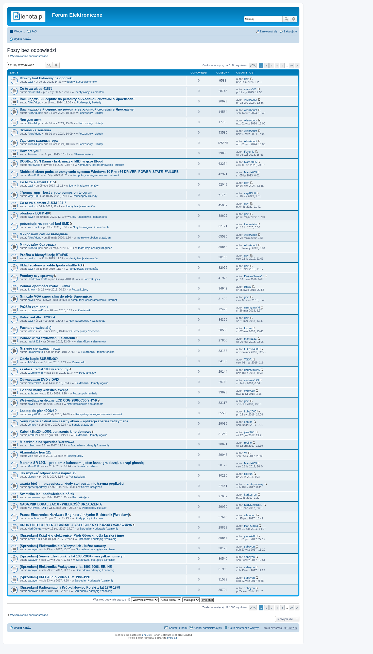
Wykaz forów (22, 39)
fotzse (31, 331)
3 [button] (272, 65)
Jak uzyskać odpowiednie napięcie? (48, 473)
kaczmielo (34, 227)
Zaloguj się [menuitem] (290, 31)
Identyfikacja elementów (82, 81)
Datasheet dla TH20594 (37, 317)
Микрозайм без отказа (38, 244)
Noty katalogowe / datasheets (88, 216)
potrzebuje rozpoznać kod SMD (44, 224)
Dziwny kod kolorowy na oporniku (47, 78)
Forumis (33, 154)
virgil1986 (33, 195)
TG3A (31, 362)
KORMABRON (37, 507)
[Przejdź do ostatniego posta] (251, 78)
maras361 (34, 92)
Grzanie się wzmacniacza (40, 348)
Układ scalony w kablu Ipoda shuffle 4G (51, 265)
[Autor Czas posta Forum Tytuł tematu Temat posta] (171, 599)
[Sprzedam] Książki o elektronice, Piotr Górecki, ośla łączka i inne (72, 535)
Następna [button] (297, 65)
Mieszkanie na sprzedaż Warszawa (47, 442)
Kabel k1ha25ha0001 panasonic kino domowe (55, 431)
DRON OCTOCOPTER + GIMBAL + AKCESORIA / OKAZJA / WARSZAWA (76, 525)
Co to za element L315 (37, 182)
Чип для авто (31, 120)
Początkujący (91, 279)
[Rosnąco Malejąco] (191, 599)
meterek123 (35, 383)
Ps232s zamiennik (34, 307)
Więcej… (19, 31)
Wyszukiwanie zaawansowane (293, 19)
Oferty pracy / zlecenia (85, 331)
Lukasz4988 (35, 351)
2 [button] (266, 65)
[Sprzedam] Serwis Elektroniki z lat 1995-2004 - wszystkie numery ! (72, 556)
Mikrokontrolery (83, 154)
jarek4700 (34, 538)
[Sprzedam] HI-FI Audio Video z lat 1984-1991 (55, 577)
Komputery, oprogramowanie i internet (101, 164)
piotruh (32, 476)
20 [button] (291, 65)
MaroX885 (34, 164)
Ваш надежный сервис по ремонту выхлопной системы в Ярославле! (77, 99)
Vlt (29, 455)
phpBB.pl (172, 637)
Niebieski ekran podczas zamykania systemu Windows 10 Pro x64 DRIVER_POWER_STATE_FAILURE (99, 172)
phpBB (146, 634)
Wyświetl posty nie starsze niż (112, 599)
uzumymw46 (35, 310)
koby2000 (34, 414)
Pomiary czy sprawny (37, 276)
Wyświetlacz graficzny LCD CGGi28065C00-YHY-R (58, 400)
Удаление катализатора (39, 140)
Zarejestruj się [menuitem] (268, 31)
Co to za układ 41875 (36, 88)
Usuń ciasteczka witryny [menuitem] (243, 627)
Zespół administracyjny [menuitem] (208, 627)
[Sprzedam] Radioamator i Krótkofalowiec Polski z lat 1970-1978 (70, 587)
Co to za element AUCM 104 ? (43, 203)
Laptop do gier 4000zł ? (38, 411)
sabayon (33, 549)
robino (31, 445)
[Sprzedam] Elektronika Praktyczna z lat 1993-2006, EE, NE (66, 567)
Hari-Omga (34, 528)
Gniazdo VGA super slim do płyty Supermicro (56, 296)
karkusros (34, 497)
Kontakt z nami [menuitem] (178, 627)
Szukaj (286, 19)
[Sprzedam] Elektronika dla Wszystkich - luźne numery (63, 546)
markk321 (34, 341)
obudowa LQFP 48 (34, 213)
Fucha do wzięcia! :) (35, 328)
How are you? (30, 151)
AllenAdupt (34, 102)
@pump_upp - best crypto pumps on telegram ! (57, 192)
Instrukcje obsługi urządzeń (94, 237)
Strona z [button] (253, 65)
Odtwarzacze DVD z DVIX (39, 380)
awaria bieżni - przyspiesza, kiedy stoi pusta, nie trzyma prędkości (72, 483)
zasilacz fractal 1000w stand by (44, 369)
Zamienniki (84, 310)
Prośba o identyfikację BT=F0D (44, 255)
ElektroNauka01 (37, 279)
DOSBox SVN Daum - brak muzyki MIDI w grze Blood (61, 161)
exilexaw (33, 393)
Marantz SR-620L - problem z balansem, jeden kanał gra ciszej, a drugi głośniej (82, 463)
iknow (31, 289)
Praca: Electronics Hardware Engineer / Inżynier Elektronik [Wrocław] (74, 515)
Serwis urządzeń (82, 424)
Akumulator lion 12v (36, 452)
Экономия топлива (35, 130)
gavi (30, 81)
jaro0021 (33, 435)
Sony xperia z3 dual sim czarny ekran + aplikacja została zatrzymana (74, 421)
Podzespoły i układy (89, 102)
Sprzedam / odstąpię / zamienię (90, 445)
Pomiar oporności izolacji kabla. (45, 286)
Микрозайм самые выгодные (44, 234)
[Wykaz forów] (30, 16)
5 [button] (282, 65)
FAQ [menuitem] (34, 31)
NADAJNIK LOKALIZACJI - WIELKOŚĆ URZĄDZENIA (61, 504)
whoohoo (33, 518)
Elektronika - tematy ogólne (97, 351)
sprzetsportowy (37, 486)
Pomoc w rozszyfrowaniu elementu (47, 338)
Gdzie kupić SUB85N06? (39, 359)
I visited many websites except (44, 390)
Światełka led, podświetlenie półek (47, 494)
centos (32, 424)
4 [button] (277, 65)
